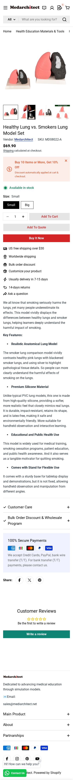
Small (11, 205)
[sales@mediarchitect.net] (44, 7)
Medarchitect (23, 139)
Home (7, 31)
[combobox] (36, 19)
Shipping (8, 150)
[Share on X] (29, 580)
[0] (59, 7)
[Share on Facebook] (19, 580)
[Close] (66, 161)
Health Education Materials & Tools (40, 31)
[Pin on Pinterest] (40, 580)
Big (27, 205)
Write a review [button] (36, 634)
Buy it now (36, 238)
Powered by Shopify (47, 773)
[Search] (64, 19)
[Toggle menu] (5, 7)
